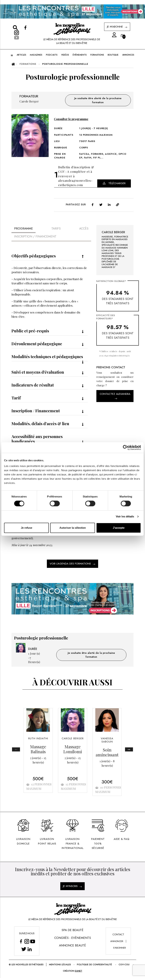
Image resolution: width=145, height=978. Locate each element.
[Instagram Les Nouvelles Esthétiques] (27, 941)
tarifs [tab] (56, 228)
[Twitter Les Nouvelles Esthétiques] (24, 949)
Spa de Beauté (72, 930)
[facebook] (92, 204)
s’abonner (119, 947)
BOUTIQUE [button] (113, 54)
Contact (118, 934)
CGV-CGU (124, 964)
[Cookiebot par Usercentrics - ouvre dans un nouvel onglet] (125, 447)
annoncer (116, 941)
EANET (78, 971)
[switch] (55, 503)
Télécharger (117, 183)
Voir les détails (125, 516)
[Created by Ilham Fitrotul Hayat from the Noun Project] (113, 35)
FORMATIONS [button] (97, 54)
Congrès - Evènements (72, 938)
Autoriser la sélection (72, 527)
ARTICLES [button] (21, 54)
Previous (16, 749)
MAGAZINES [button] (36, 54)
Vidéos (65, 54)
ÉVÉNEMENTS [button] (80, 54)
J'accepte (118, 527)
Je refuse (26, 527)
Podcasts (51, 54)
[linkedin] (109, 204)
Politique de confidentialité (94, 964)
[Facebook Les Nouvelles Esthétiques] (21, 941)
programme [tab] (23, 228)
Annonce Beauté (72, 945)
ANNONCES (128, 54)
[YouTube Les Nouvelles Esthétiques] (33, 941)
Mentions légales (60, 964)
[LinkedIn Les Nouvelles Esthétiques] (30, 949)
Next (129, 749)
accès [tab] (83, 228)
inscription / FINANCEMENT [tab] (35, 236)
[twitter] (100, 204)
